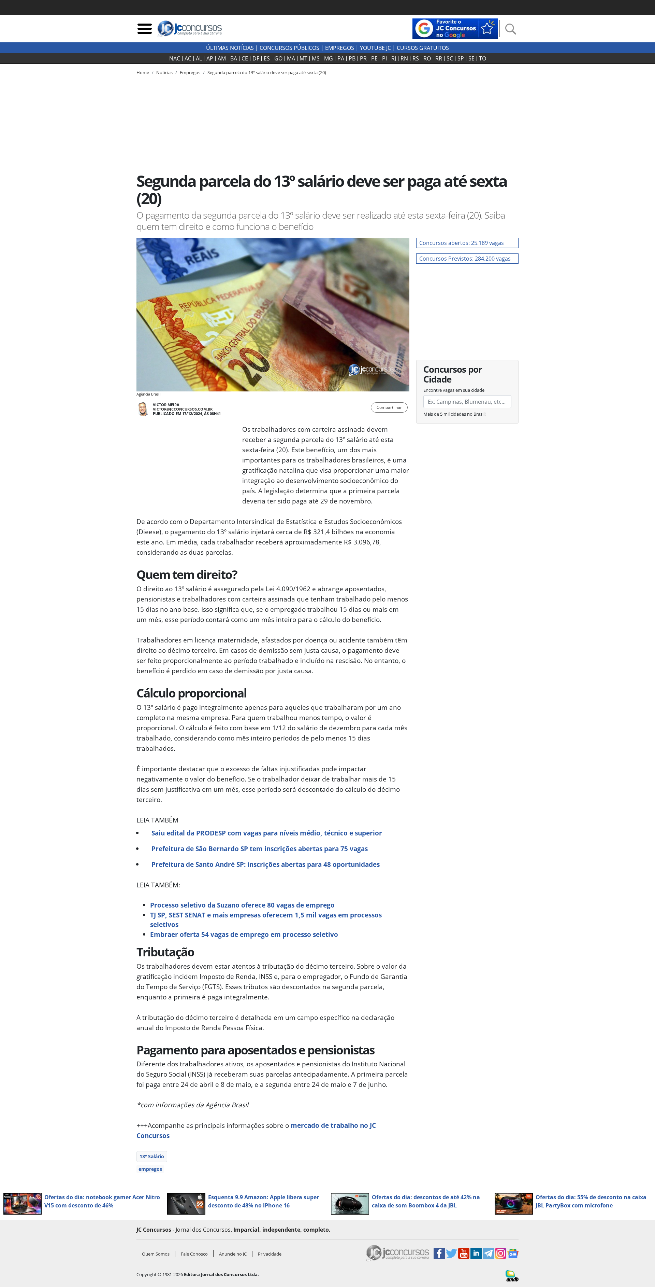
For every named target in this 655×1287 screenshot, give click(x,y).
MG (328, 58)
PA (340, 58)
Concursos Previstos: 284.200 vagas (465, 258)
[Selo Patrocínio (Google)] (455, 28)
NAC (174, 58)
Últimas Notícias (230, 48)
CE (245, 58)
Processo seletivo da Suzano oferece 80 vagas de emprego (242, 905)
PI (384, 58)
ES (267, 58)
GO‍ (278, 58)
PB (352, 58)
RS (415, 58)
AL (199, 58)
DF (255, 58)
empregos (150, 1169)
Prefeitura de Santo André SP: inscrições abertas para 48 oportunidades (265, 864)
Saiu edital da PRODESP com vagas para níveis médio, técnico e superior (266, 833)
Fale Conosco (194, 1254)
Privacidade (269, 1254)
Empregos (339, 48)
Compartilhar (389, 407)
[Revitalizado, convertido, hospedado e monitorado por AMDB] (512, 1275)
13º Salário (152, 1156)
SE (471, 58)
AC (188, 58)
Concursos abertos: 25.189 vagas (461, 243)
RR (438, 58)
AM (222, 58)
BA (233, 58)
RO (427, 58)
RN (404, 58)
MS (316, 58)
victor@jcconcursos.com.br (183, 409)
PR (363, 58)
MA (291, 58)
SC (450, 58)
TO (482, 58)
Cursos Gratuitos (423, 48)
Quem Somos (156, 1254)
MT (303, 58)
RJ (393, 58)
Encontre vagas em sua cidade (453, 390)
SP (460, 58)
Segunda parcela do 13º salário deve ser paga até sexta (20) (266, 72)
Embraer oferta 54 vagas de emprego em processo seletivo (244, 934)
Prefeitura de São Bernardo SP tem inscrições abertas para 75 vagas (259, 848)
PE (374, 58)
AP (209, 58)
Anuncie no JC (233, 1254)
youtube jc (375, 48)
